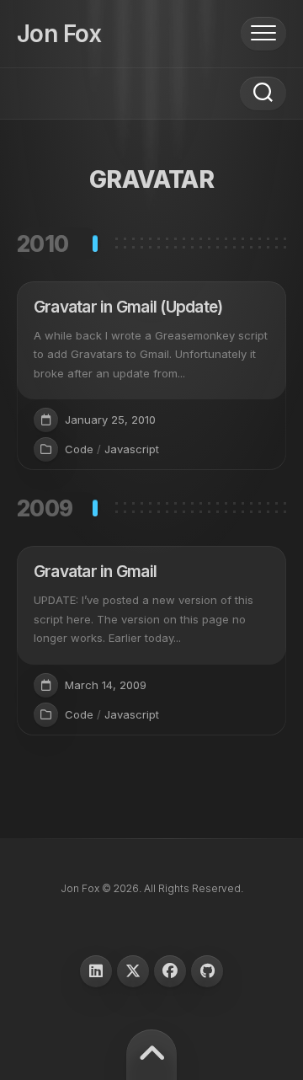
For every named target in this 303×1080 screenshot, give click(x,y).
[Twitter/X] (133, 971)
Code (79, 449)
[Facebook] (170, 971)
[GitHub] (207, 971)
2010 (43, 244)
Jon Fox (59, 33)
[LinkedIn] (96, 971)
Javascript (131, 449)
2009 (45, 508)
